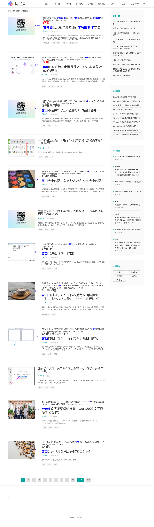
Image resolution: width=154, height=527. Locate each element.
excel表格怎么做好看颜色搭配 (124, 126)
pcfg (52, 157)
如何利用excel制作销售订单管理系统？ (127, 64)
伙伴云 (119, 272)
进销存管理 (133, 272)
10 (73, 480)
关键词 (112, 3)
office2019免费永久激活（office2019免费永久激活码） (128, 192)
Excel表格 (133, 276)
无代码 (117, 166)
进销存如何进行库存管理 (122, 60)
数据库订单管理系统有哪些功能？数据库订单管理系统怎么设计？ (126, 70)
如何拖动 (46, 249)
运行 (44, 427)
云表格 (57, 3)
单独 (43, 126)
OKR (36, 65)
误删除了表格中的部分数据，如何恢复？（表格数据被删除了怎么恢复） (70, 212)
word (37, 409)
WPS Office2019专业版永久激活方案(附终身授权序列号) (128, 182)
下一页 (80, 480)
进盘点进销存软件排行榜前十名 (124, 28)
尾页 (88, 480)
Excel (117, 214)
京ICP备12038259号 (75, 517)
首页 (46, 3)
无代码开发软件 (125, 175)
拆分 (40, 157)
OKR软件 (68, 3)
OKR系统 (51, 86)
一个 (49, 269)
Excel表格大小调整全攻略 (122, 109)
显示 (55, 126)
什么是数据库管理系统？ (122, 76)
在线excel (135, 3)
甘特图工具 (73, 43)
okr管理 (59, 86)
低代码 (119, 276)
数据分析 (46, 43)
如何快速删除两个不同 (55, 333)
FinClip (119, 280)
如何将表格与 (49, 176)
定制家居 (101, 3)
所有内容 (44, 114)
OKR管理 (44, 74)
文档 (36, 336)
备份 (40, 230)
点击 (46, 230)
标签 (55, 464)
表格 (116, 201)
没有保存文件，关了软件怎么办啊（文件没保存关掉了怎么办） (70, 370)
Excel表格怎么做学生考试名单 (124, 97)
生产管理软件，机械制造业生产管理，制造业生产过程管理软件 (126, 47)
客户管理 (79, 3)
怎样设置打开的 (50, 105)
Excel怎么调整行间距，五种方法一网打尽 (128, 229)
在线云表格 (45, 196)
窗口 (36, 108)
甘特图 (90, 3)
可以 (43, 464)
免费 (116, 239)
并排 (49, 354)
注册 (123, 3)
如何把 (45, 446)
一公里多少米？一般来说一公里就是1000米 (127, 156)
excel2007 (45, 314)
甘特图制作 (61, 18)
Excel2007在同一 (51, 290)
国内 (121, 242)
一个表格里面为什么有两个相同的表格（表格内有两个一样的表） (70, 142)
